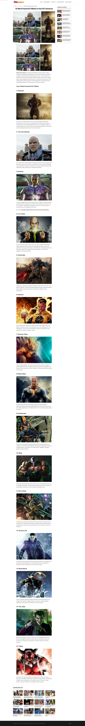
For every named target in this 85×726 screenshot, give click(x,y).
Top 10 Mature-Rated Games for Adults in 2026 (66, 23)
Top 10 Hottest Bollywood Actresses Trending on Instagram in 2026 (66, 40)
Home (70, 723)
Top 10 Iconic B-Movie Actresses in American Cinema (66, 15)
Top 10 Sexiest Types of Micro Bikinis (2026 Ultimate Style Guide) (66, 32)
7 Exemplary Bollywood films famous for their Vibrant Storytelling (35, 209)
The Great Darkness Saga (38, 126)
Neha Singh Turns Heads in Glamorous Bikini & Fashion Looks (66, 11)
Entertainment (20, 6)
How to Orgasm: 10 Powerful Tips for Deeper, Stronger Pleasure (66, 27)
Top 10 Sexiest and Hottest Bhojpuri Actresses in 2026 (65, 19)
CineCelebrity (15, 6)
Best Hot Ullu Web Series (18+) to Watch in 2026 (66, 36)
